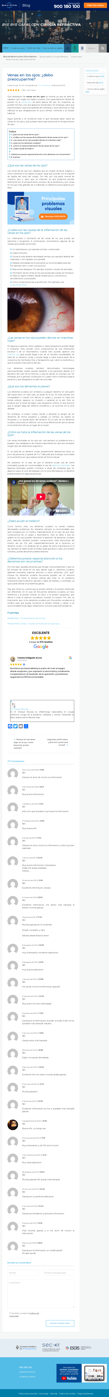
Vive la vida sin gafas (53, 48)
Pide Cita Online (95, 5)
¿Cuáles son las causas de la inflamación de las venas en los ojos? (40, 137)
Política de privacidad (28, 1393)
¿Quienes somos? (27, 1372)
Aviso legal (43, 1393)
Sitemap (53, 1393)
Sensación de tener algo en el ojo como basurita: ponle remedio (24, 743)
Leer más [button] (14, 681)
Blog (26, 5)
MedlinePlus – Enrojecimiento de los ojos (26, 618)
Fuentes (16, 157)
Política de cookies (67, 1393)
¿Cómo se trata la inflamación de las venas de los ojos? (36, 146)
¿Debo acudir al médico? (23, 149)
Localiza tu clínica (27, 1376)
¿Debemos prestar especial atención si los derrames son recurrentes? (40, 154)
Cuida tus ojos (18, 48)
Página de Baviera (85, 1393)
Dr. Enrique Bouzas (29, 85)
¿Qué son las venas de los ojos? (25, 135)
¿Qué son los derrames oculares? (27, 143)
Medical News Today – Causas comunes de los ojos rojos (33, 623)
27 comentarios (45, 85)
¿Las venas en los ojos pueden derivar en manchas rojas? (37, 140)
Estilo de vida (33, 48)
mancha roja (13, 354)
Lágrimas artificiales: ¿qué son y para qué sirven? (57, 742)
